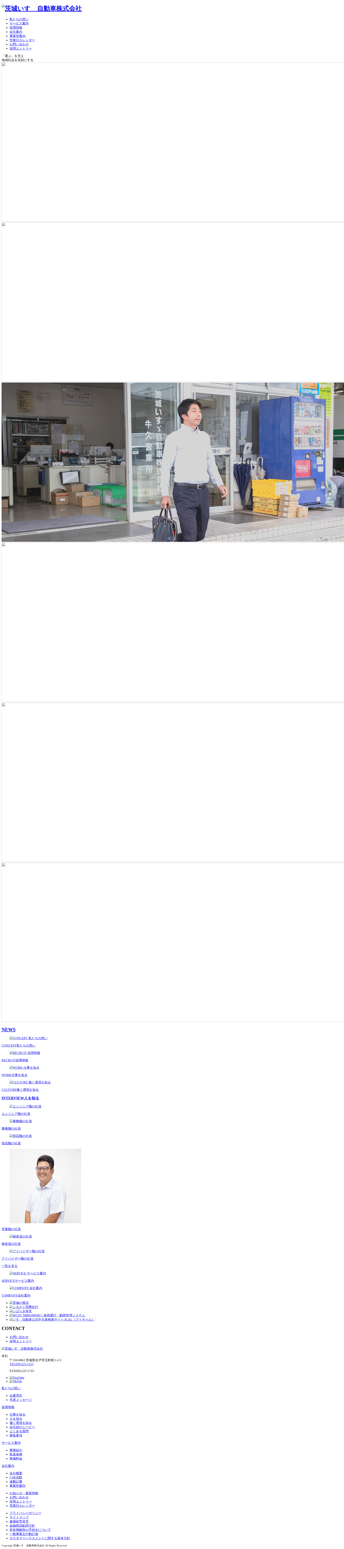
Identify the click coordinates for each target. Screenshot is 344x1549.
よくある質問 (19, 1431)
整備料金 (16, 1458)
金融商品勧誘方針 (22, 1525)
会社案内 (16, 31)
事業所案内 (17, 36)
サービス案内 (19, 23)
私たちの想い (19, 19)
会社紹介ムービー (22, 1427)
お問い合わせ (19, 44)
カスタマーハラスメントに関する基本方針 (40, 1538)
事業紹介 (16, 1450)
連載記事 (16, 1481)
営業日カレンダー (22, 40)
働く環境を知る (21, 1423)
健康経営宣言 (19, 1521)
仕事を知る (17, 1414)
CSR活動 (16, 1477)
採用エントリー (21, 48)
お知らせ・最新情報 (24, 1493)
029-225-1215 (21, 1364)
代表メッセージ (21, 1399)
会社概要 (16, 1473)
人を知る (16, 1418)
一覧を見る (10, 1266)
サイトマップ (19, 1517)
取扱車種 (16, 1454)
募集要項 (16, 1435)
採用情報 (16, 27)
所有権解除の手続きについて (30, 1529)
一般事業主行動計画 (24, 1534)
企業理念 (16, 1395)
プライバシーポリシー (25, 1513)
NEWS (9, 1029)
